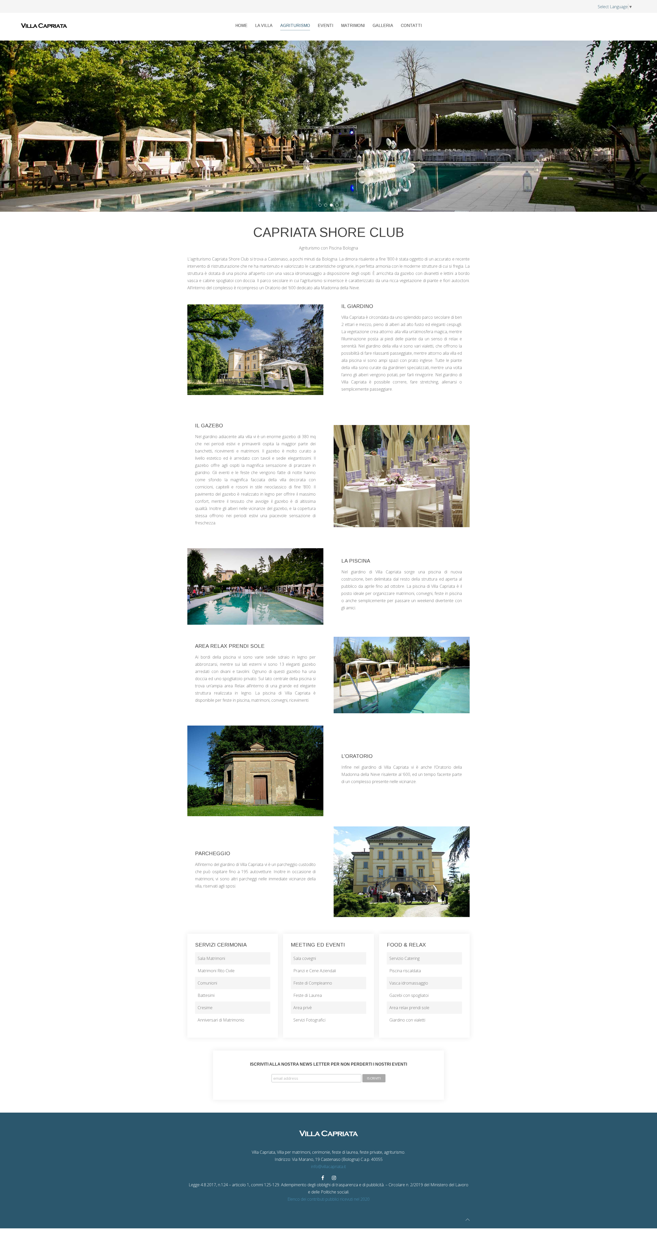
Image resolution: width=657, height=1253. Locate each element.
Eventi (325, 25)
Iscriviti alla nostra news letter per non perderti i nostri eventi (328, 1064)
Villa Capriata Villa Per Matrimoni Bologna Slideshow (338, 206)
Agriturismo (295, 25)
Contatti (411, 25)
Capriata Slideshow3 (321, 206)
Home (241, 25)
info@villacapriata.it (328, 1166)
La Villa (264, 25)
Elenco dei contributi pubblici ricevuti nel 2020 (328, 1199)
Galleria (383, 25)
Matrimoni (353, 25)
